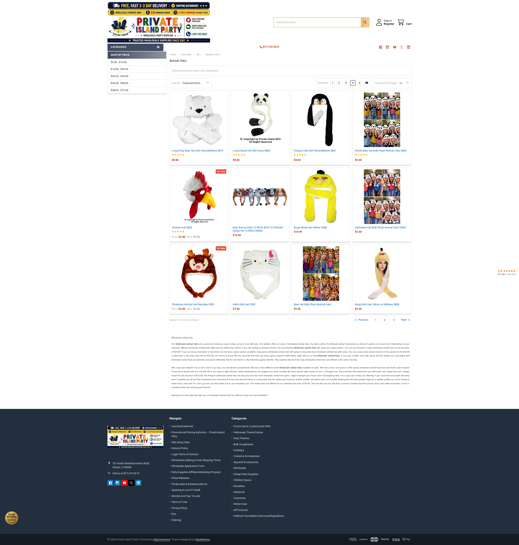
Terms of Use (179, 501)
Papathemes (202, 539)
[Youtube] (395, 47)
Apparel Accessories (246, 462)
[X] (401, 47)
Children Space (242, 480)
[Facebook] (381, 47)
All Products (241, 510)
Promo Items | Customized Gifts (252, 426)
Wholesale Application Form (188, 466)
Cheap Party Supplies (246, 474)
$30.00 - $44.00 (119, 76)
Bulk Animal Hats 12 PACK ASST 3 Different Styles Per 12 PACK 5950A (258, 229)
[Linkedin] (409, 47)
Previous (363, 319)
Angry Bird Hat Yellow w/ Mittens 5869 (377, 304)
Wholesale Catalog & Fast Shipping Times (196, 460)
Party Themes (241, 438)
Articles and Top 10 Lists (186, 496)
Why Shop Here (181, 442)
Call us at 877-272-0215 (125, 473)
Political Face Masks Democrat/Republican (259, 515)
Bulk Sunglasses (243, 444)
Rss (174, 513)
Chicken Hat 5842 (182, 227)
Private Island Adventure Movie (189, 484)
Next (404, 319)
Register (389, 23)
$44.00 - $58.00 (119, 83)
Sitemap (176, 519)
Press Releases (180, 477)
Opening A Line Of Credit (186, 489)
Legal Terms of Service (185, 454)
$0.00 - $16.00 (119, 62)
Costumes (240, 498)
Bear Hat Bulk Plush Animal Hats (312, 304)
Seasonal (239, 491)
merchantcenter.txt (182, 426)
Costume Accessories (247, 456)
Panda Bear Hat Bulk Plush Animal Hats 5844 (380, 150)
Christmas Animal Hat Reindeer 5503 (193, 304)
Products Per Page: (386, 83)
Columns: (322, 82)
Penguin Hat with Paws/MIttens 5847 (315, 150)
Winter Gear (240, 503)
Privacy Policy (179, 508)
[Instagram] (387, 47)
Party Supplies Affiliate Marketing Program (196, 472)
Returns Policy (180, 448)
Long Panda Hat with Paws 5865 (251, 150)
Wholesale (240, 468)
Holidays (239, 450)
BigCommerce (162, 539)
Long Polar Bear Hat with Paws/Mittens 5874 (197, 150)
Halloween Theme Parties (248, 432)
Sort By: (176, 83)
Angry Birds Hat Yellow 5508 (310, 227)
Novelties (239, 486)
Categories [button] (118, 47)
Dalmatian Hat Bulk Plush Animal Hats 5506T (380, 227)
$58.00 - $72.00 (119, 90)
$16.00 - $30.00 (119, 69)
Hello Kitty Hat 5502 (244, 304)
